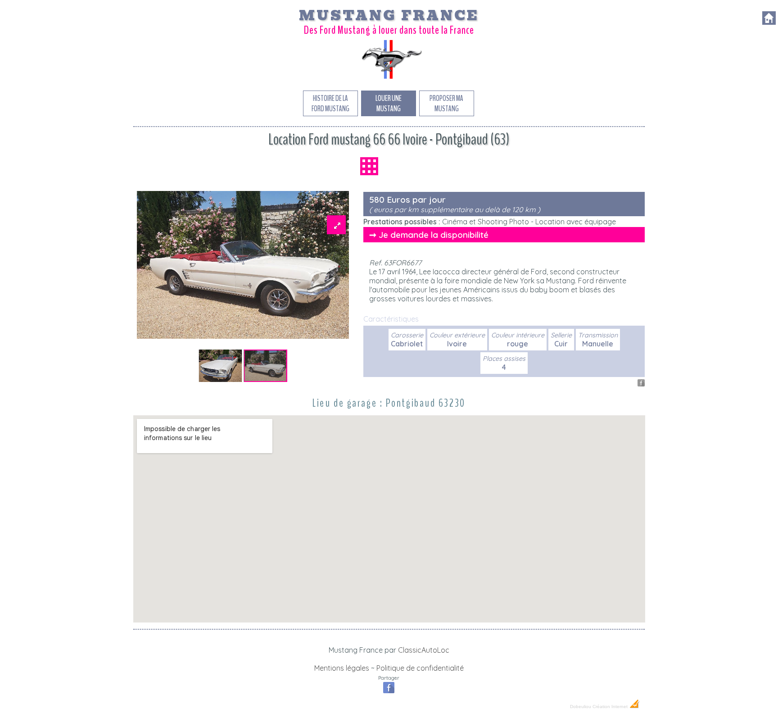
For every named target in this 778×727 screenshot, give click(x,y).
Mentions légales (341, 667)
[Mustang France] (389, 78)
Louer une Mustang (388, 103)
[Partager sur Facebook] (641, 383)
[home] (769, 22)
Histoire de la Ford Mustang (330, 103)
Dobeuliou (580, 706)
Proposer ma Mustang (446, 103)
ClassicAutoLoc (423, 649)
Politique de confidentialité (420, 667)
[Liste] (369, 166)
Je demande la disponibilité (434, 234)
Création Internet (611, 706)
